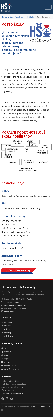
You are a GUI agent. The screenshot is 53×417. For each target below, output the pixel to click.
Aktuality (7, 332)
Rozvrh (6, 355)
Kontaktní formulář (11, 311)
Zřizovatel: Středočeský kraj (12, 393)
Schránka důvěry (10, 365)
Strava (6, 348)
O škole (30, 17)
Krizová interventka (11, 369)
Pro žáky (7, 325)
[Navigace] (48, 7)
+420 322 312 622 (11, 302)
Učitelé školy (9, 336)
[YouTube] (11, 398)
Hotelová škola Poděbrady (12, 17)
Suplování (8, 358)
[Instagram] (7, 398)
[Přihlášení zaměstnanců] (2, 410)
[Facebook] (2, 398)
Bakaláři (7, 351)
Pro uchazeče (9, 322)
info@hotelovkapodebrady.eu (15, 305)
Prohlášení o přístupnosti (41, 406)
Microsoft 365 (9, 362)
